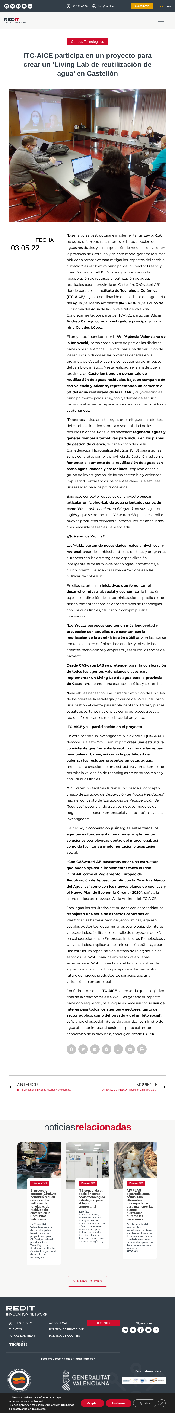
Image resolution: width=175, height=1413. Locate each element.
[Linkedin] (6, 6)
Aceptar (92, 1403)
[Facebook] (18, 6)
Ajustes (145, 1403)
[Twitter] (12, 6)
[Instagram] (30, 6)
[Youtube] (24, 6)
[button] (163, 21)
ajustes (40, 1409)
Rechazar (118, 1403)
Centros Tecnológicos (87, 42)
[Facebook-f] (140, 1330)
